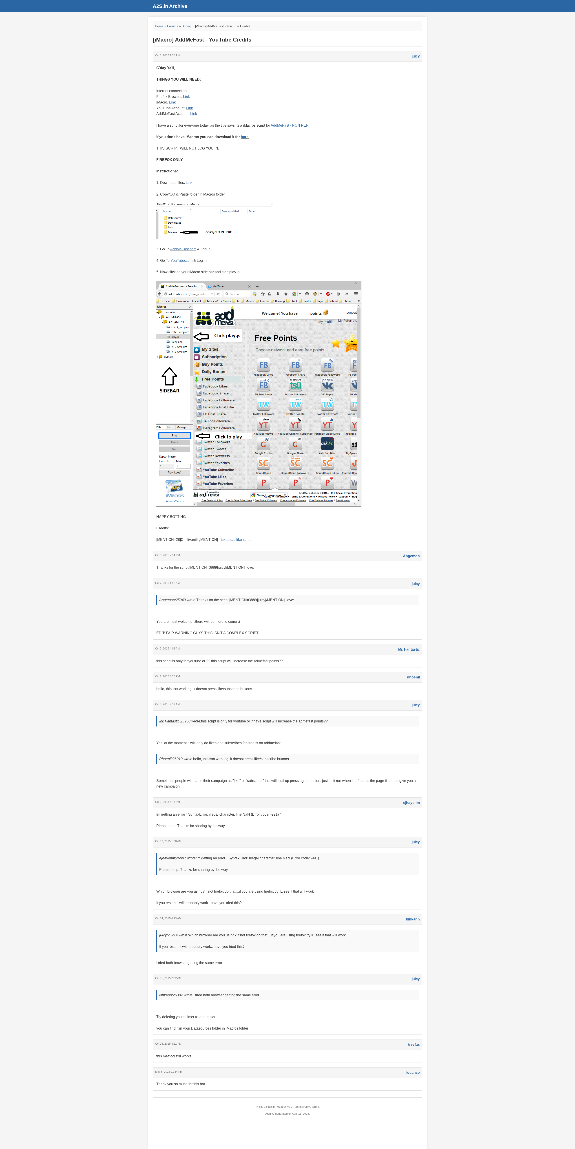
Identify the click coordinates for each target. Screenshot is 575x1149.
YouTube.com (181, 260)
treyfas (414, 1044)
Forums (172, 26)
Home (159, 26)
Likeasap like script (236, 539)
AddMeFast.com (183, 249)
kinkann (413, 919)
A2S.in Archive (170, 6)
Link (186, 97)
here (244, 137)
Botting (187, 26)
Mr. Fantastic (409, 649)
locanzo (413, 1072)
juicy (416, 56)
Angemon (411, 556)
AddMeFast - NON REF (289, 125)
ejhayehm (411, 803)
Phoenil (413, 677)
